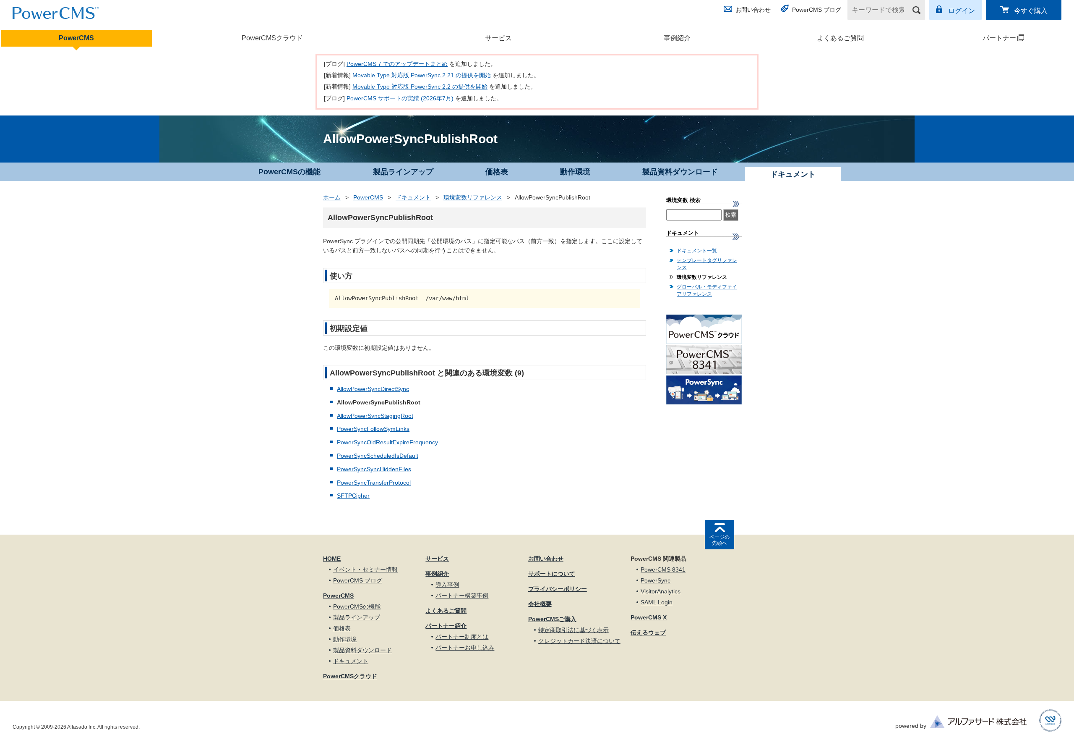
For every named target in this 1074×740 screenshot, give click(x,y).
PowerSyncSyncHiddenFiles (374, 469)
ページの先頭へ (719, 540)
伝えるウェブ (648, 632)
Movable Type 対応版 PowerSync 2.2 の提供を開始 (419, 86)
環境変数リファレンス (472, 197)
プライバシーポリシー (557, 588)
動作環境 (575, 172)
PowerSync (655, 580)
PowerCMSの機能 (289, 172)
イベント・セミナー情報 (365, 569)
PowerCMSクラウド (272, 38)
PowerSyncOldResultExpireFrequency (387, 442)
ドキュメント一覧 (697, 251)
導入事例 (447, 584)
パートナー (974, 38)
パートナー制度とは (461, 636)
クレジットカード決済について (579, 641)
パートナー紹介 (446, 625)
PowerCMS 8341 (663, 569)
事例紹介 (677, 38)
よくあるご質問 (840, 38)
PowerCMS (76, 38)
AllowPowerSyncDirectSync (373, 389)
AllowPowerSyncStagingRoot (375, 415)
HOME (332, 558)
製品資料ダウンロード (680, 172)
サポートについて (551, 573)
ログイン (961, 10)
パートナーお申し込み (464, 647)
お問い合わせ (753, 9)
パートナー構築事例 (461, 595)
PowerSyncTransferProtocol (374, 482)
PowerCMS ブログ (816, 9)
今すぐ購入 (1031, 10)
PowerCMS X (649, 617)
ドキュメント (413, 197)
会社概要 (540, 604)
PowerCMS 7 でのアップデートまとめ (397, 63)
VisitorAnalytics (660, 591)
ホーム (332, 197)
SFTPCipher (353, 495)
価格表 (496, 172)
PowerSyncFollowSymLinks (373, 428)
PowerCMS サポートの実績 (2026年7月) (400, 98)
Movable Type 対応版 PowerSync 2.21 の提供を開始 (421, 75)
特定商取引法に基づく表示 (573, 630)
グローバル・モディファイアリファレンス (707, 290)
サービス (498, 38)
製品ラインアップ (403, 172)
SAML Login (657, 602)
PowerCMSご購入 (552, 619)
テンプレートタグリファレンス (707, 263)
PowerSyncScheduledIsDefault (377, 455)
